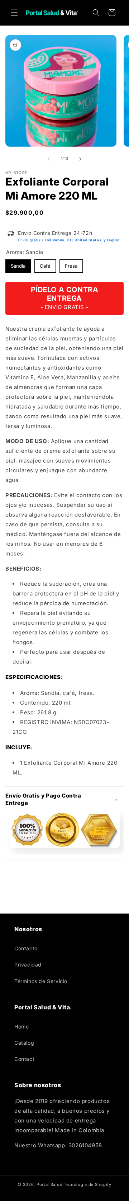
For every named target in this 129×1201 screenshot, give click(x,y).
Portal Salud (49, 1184)
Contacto (26, 948)
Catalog (24, 1043)
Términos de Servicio (40, 981)
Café (45, 264)
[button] (14, 13)
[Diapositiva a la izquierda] (49, 159)
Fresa (71, 264)
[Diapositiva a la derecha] (80, 159)
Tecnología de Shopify (87, 1184)
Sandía (18, 264)
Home (21, 1026)
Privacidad (28, 964)
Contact (24, 1059)
